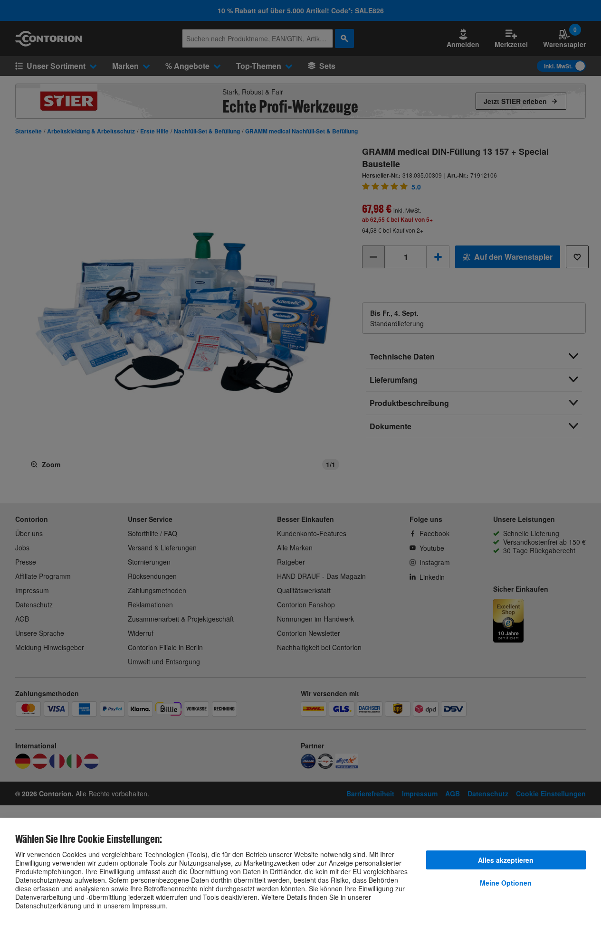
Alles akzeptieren (506, 860)
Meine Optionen (506, 882)
